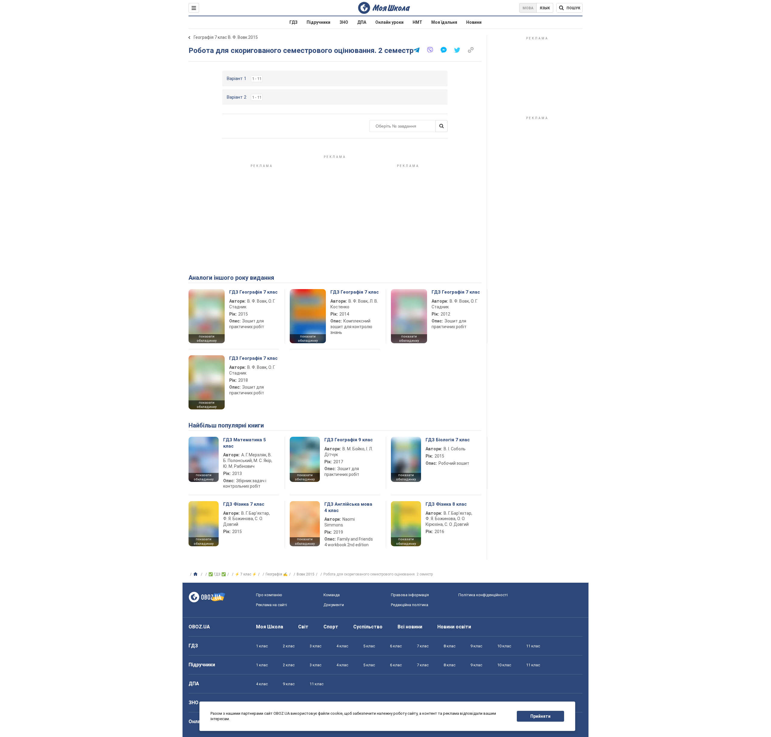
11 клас (533, 646)
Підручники (318, 22)
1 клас (262, 646)
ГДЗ (293, 22)
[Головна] (196, 574)
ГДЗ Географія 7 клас (253, 292)
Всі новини (410, 627)
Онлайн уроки (389, 22)
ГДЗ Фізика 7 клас (243, 504)
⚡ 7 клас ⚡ (246, 574)
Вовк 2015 (305, 574)
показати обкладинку (207, 339)
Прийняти (540, 716)
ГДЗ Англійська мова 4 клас (348, 507)
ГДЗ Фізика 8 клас (446, 504)
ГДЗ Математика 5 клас (244, 443)
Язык (545, 8)
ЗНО (343, 22)
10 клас (504, 646)
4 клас (342, 646)
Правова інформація (410, 595)
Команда (331, 595)
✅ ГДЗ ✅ (217, 574)
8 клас (449, 646)
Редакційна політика (409, 605)
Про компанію (269, 595)
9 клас (476, 646)
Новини (474, 22)
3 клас (315, 646)
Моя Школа (269, 627)
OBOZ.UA (199, 627)
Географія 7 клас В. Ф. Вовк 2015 (226, 37)
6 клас (396, 646)
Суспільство (367, 627)
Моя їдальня (444, 22)
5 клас (369, 646)
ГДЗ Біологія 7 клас (448, 440)
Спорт (330, 627)
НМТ (417, 22)
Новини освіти (454, 627)
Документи (333, 605)
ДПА (361, 22)
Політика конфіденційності (483, 595)
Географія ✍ (277, 574)
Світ (303, 627)
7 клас (423, 646)
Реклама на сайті (271, 605)
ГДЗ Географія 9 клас (348, 440)
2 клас (289, 646)
